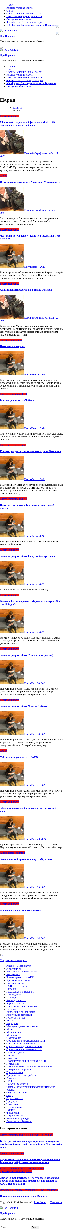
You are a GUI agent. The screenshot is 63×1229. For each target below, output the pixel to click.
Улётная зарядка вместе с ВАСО (19, 757)
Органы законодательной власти (24, 1046)
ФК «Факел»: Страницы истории (24, 22)
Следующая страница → (13, 960)
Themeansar (56, 1202)
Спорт (3, 175)
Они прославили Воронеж (21, 1043)
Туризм (10, 1109)
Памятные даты (15, 1052)
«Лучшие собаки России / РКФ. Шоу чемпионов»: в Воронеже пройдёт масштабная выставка (30, 1161)
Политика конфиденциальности (24, 16)
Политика (11, 1058)
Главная (10, 66)
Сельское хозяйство (17, 1084)
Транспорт (12, 1104)
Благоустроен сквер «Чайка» (17, 400)
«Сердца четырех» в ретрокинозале (21, 910)
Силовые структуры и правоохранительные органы (22, 1170)
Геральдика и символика (20, 991)
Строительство (14, 1098)
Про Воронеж (7, 36)
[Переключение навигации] (1, 47)
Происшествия (14, 1072)
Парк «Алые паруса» (12, 346)
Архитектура (13, 968)
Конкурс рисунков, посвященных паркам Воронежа (30, 451)
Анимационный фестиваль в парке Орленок (26, 289)
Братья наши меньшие (18, 980)
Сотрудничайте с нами (19, 19)
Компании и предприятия (20, 1012)
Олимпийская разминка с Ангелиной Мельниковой (30, 182)
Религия (11, 1078)
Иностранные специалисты (21, 1006)
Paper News (40, 1202)
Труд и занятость (15, 1107)
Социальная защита (17, 1092)
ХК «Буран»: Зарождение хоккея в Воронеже (31, 25)
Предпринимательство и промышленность (30, 1066)
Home (9, 5)
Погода (10, 1055)
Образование (13, 1037)
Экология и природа (11, 340)
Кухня (9, 1020)
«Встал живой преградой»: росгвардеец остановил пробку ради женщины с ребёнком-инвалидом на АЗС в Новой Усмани (29, 1180)
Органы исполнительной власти (24, 13)
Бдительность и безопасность (22, 971)
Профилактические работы (21, 1075)
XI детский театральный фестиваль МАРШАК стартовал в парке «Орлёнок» (27, 123)
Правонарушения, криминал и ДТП (26, 1060)
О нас (9, 10)
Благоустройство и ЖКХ (13, 394)
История (11, 1009)
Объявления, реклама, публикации (25, 1040)
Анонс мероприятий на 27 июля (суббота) (24, 706)
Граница (11, 997)
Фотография (13, 1112)
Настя (27, 266)
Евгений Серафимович (37, 153)
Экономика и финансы (19, 1121)
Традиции (11, 1101)
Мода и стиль (13, 1032)
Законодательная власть (19, 7)
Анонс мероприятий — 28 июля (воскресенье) (26, 655)
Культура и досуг (9, 116)
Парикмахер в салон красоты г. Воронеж (24, 1196)
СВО (9, 1081)
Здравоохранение (16, 1003)
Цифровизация (14, 1115)
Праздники (12, 1063)
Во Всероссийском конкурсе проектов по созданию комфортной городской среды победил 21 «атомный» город (31, 1144)
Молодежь (12, 1035)
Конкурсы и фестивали (13, 445)
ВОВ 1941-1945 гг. (16, 986)
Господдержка (14, 994)
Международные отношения (22, 1026)
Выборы (11, 988)
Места (9, 1029)
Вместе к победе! (15, 983)
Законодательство (16, 1000)
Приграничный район (18, 1069)
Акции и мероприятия (12, 852)
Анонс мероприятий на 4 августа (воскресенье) (27, 556)
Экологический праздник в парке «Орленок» (26, 859)
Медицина (12, 1023)
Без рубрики (13, 974)
